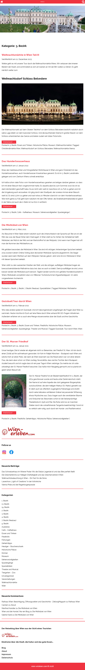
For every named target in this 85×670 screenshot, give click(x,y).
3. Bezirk (13, 145)
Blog (4, 648)
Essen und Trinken (24, 145)
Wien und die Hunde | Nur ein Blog (15, 611)
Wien (80, 329)
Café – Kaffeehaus (9, 530)
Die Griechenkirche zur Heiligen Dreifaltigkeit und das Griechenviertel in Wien (32, 475)
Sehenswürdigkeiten (49, 212)
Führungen (6, 540)
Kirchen (5, 553)
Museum (51, 145)
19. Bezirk (5, 507)
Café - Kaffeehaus (24, 212)
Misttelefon (72, 288)
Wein (4, 586)
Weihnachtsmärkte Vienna (64, 148)
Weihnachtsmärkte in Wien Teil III (20, 54)
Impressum (6, 654)
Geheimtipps (31, 419)
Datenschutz (7, 658)
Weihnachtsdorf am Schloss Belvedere (37, 148)
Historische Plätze (40, 145)
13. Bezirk (5, 504)
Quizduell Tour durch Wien (16, 301)
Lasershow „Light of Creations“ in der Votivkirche (21, 481)
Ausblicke (6, 527)
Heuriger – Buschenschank (12, 546)
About (13, 605)
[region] (42, 19)
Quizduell (59, 329)
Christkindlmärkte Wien (11, 148)
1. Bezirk (13, 288)
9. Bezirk (5, 524)
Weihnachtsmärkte (63, 145)
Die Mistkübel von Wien (15, 225)
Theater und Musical (39, 329)
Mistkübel (63, 288)
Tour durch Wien (70, 329)
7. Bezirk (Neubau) (32, 288)
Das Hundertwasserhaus (16, 161)
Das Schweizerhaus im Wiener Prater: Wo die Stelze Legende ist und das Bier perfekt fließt (38, 472)
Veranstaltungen (8, 579)
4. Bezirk (5, 517)
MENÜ (42, 2)
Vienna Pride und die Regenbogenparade (18, 485)
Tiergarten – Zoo (8, 573)
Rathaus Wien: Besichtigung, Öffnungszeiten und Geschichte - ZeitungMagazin (34, 602)
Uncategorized (8, 576)
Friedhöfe (44, 325)
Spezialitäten (45, 288)
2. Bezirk (5, 510)
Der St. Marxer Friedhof (15, 341)
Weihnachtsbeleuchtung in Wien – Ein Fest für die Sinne (24, 478)
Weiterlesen (9, 142)
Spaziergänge (63, 212)
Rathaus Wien (74, 602)
